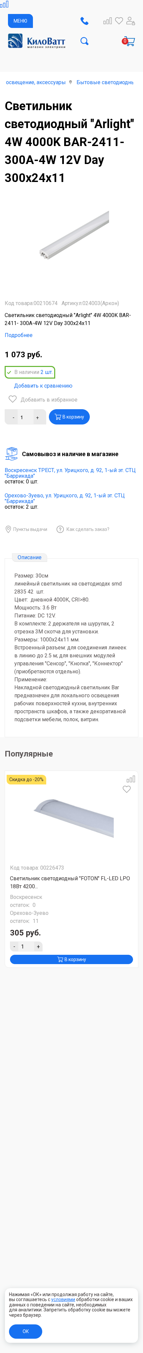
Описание (30, 557)
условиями (63, 1299)
